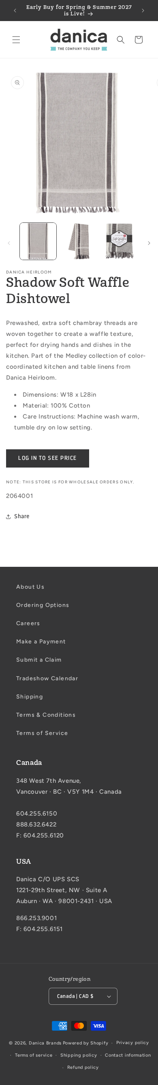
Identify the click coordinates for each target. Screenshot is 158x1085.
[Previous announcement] (15, 10)
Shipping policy (78, 1055)
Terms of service (33, 1055)
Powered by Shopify (86, 1043)
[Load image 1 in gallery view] (38, 241)
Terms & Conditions (46, 714)
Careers (28, 623)
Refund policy (83, 1067)
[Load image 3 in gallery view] (119, 241)
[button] (16, 40)
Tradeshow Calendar (47, 678)
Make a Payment (41, 641)
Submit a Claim (39, 659)
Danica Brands (45, 1043)
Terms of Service (42, 733)
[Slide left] (9, 243)
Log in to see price (47, 458)
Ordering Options (42, 605)
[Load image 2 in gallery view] (78, 241)
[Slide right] (149, 243)
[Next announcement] (143, 10)
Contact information (128, 1055)
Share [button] (22, 516)
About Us (30, 586)
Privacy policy (132, 1042)
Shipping (29, 696)
